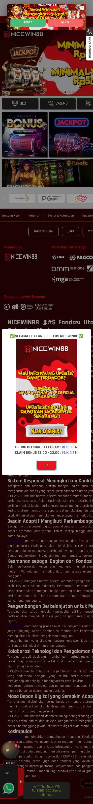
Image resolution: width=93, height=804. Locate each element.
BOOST (28, 22)
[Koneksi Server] (11, 751)
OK (47, 465)
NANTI (65, 22)
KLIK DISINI (70, 447)
